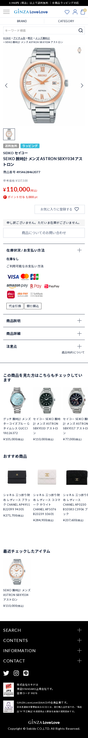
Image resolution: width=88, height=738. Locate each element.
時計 (30, 38)
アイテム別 (19, 38)
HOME (7, 38)
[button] (82, 85)
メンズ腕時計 (42, 38)
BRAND (22, 21)
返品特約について (73, 352)
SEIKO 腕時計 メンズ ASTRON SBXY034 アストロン (17, 594)
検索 (81, 30)
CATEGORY (66, 21)
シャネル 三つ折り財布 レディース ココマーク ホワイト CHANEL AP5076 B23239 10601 (46, 504)
